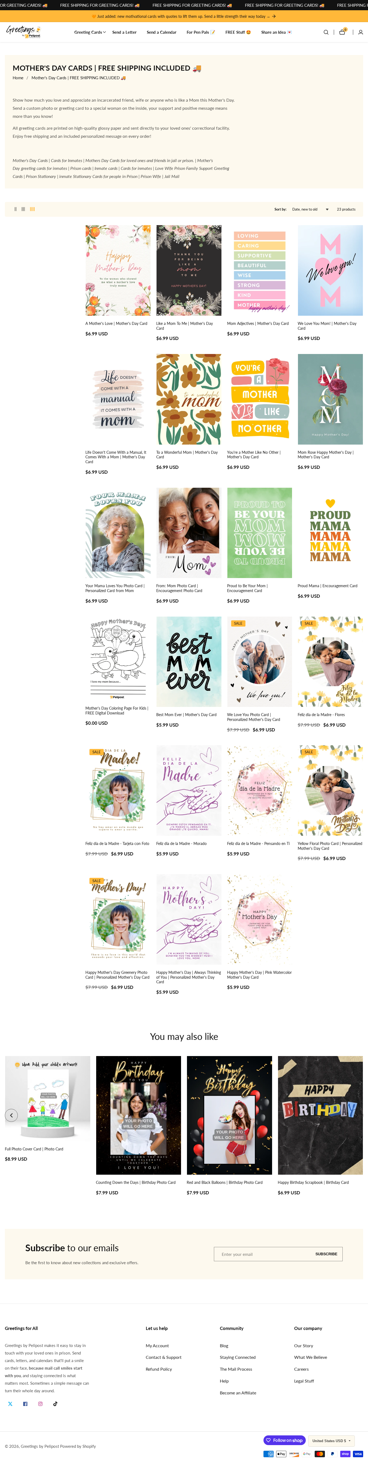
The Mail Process (236, 1368)
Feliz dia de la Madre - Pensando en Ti (258, 843)
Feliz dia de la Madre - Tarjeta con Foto (117, 843)
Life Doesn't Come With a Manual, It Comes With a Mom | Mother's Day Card (115, 457)
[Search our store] (329, 32)
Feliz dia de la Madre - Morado (181, 843)
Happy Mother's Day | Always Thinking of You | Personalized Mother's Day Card (188, 977)
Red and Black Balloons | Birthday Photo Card (225, 1182)
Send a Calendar (161, 32)
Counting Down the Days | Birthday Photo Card (136, 1182)
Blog (224, 1345)
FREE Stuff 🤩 (238, 32)
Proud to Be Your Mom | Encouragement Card (247, 588)
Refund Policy (159, 1368)
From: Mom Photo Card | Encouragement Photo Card (179, 588)
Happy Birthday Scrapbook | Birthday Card (313, 1182)
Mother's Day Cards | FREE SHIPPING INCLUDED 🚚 (79, 77)
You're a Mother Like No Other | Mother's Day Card (254, 454)
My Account (157, 1345)
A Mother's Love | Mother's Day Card (116, 323)
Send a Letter (124, 32)
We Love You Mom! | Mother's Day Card (327, 326)
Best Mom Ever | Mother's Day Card (186, 715)
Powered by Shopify (78, 1446)
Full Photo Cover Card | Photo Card (34, 1149)
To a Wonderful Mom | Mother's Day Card (187, 454)
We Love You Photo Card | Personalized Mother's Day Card (253, 717)
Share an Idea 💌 (276, 32)
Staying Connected (238, 1357)
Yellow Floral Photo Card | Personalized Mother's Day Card (330, 846)
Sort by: (280, 209)
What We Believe (310, 1357)
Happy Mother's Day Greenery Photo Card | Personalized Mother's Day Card (117, 974)
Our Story (303, 1345)
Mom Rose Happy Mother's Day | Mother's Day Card (326, 454)
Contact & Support (164, 1357)
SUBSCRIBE (326, 1254)
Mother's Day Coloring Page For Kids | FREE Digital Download (116, 710)
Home (18, 77)
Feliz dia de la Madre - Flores (321, 715)
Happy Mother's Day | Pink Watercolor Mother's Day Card (259, 974)
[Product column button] (16, 209)
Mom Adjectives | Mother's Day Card (258, 323)
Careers (301, 1368)
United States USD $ (330, 1441)
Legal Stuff (304, 1380)
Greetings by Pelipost (40, 1446)
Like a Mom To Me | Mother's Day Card (184, 326)
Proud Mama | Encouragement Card (327, 586)
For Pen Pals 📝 (201, 32)
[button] (88, 32)
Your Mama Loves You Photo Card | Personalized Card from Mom (115, 588)
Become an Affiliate (238, 1392)
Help (224, 1380)
